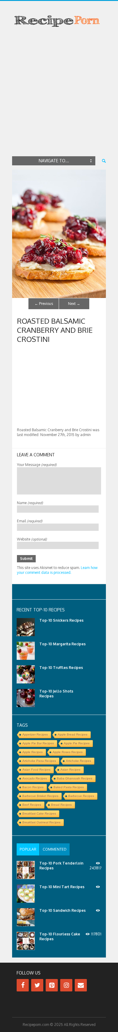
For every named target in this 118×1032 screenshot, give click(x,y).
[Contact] (81, 985)
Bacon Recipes (33, 787)
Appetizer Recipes (35, 734)
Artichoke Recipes (78, 760)
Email (29, 521)
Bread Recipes (61, 804)
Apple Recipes (32, 752)
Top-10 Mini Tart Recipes (61, 887)
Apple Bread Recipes (72, 734)
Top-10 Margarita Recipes (62, 644)
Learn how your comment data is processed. (57, 570)
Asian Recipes (70, 769)
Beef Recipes (31, 804)
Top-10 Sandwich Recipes (62, 910)
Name (30, 503)
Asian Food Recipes (36, 769)
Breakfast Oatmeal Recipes (41, 822)
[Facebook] (23, 985)
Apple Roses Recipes (68, 752)
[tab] (28, 849)
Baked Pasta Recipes (69, 787)
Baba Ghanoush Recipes (74, 778)
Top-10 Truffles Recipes (61, 667)
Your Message (37, 464)
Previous (43, 303)
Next (74, 303)
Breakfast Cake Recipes (39, 813)
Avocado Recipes (34, 778)
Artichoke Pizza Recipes (39, 760)
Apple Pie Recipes (77, 743)
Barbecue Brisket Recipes (40, 796)
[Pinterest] (52, 985)
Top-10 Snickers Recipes (61, 620)
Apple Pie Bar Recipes (38, 743)
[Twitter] (37, 985)
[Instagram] (66, 985)
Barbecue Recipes (81, 796)
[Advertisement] (59, 93)
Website (32, 539)
